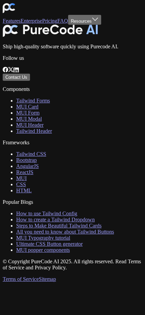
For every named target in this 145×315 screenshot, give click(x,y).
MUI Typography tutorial (43, 238)
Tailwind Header (34, 131)
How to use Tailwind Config (46, 213)
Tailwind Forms (33, 100)
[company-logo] (9, 12)
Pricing (49, 21)
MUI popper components (43, 250)
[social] (5, 70)
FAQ (62, 21)
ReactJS (24, 172)
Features (12, 21)
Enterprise (31, 21)
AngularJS (27, 166)
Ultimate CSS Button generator (49, 244)
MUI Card (27, 107)
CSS (21, 184)
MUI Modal (29, 119)
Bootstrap (26, 160)
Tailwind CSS (31, 154)
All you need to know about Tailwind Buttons (65, 232)
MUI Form (27, 113)
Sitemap (47, 279)
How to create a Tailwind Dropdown (55, 219)
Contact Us (16, 77)
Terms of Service (21, 279)
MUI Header (30, 125)
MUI (21, 178)
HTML (24, 190)
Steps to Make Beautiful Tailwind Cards (59, 225)
